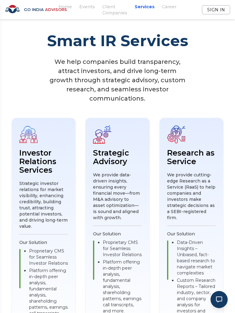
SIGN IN (216, 10)
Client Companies (114, 10)
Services (145, 6)
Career (169, 6)
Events (87, 6)
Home (65, 6)
